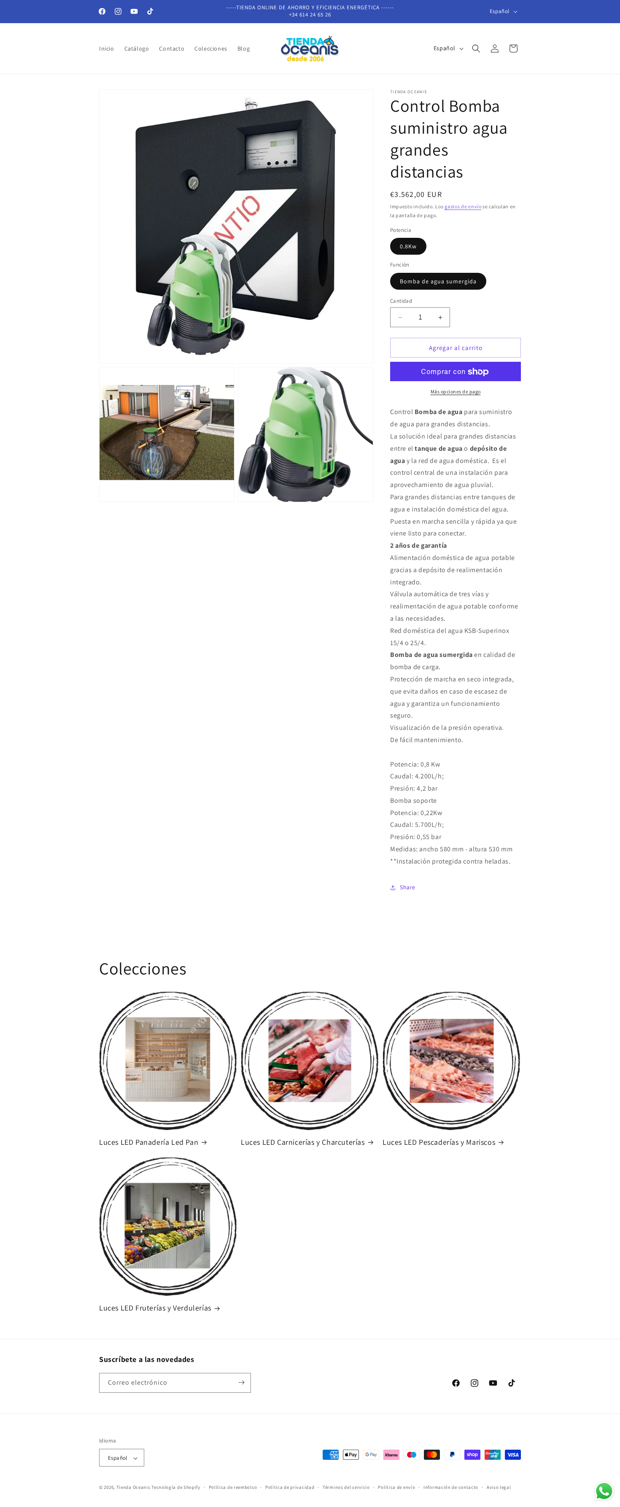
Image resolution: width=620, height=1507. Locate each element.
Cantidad (401, 300)
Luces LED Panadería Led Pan (148, 1142)
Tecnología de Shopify (175, 1488)
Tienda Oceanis (133, 1488)
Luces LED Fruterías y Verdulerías (155, 1308)
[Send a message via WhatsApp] (604, 1491)
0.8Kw (408, 246)
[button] (476, 48)
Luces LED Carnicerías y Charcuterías (303, 1142)
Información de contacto (450, 1487)
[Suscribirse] (241, 1382)
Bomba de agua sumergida (438, 281)
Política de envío (396, 1487)
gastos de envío (463, 206)
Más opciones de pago (456, 392)
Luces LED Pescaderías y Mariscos (439, 1142)
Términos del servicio (346, 1487)
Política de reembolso (233, 1487)
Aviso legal (499, 1487)
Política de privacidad (289, 1487)
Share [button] (407, 887)
